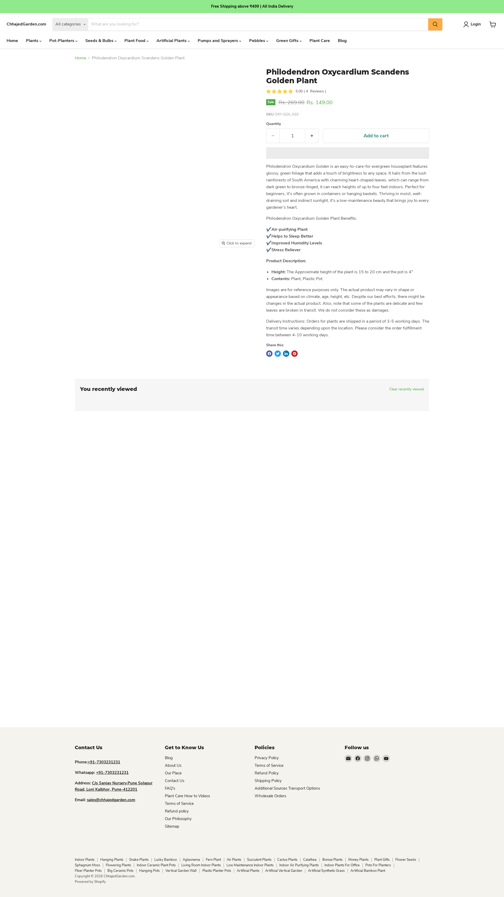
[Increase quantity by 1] (312, 136)
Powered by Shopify (90, 881)
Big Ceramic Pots (120, 870)
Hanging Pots (149, 870)
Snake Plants (139, 859)
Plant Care (319, 41)
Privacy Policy (267, 757)
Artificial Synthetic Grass (326, 870)
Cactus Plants (287, 859)
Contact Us (174, 780)
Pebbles (257, 41)
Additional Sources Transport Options (287, 788)
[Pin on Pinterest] (294, 353)
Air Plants (234, 859)
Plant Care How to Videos (187, 796)
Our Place (173, 773)
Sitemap (172, 826)
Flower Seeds (405, 859)
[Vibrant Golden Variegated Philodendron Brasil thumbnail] (100, 265)
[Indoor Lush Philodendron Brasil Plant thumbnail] (117, 265)
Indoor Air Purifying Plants (299, 865)
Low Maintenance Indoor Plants (250, 865)
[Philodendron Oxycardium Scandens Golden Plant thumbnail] (193, 265)
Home (12, 41)
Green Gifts (288, 41)
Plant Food (135, 41)
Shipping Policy (268, 780)
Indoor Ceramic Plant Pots (156, 865)
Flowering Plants (118, 865)
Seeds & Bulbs (99, 41)
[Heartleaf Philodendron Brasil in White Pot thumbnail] (82, 265)
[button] (347, 153)
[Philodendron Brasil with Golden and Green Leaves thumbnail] (153, 265)
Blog (342, 41)
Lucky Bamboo (165, 859)
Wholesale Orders (270, 796)
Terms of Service (179, 803)
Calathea (310, 859)
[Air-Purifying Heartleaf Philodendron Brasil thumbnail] (135, 265)
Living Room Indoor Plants (201, 865)
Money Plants (358, 859)
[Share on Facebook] (269, 353)
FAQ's (170, 788)
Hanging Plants (111, 859)
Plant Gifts (382, 859)
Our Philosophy (178, 818)
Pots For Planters (378, 865)
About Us (173, 765)
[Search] (435, 24)
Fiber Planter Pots (88, 870)
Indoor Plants (84, 859)
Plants (32, 41)
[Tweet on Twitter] (278, 353)
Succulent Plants (259, 859)
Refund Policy (267, 773)
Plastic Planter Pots (216, 870)
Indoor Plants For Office (342, 865)
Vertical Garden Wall (181, 870)
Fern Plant (213, 859)
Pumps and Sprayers (218, 41)
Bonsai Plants (332, 859)
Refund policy (177, 811)
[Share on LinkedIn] (286, 353)
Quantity (273, 124)
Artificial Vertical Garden (283, 870)
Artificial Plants (172, 41)
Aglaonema (191, 859)
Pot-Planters (62, 41)
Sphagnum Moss (87, 865)
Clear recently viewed (406, 389)
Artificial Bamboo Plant (367, 870)
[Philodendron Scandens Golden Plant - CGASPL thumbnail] (170, 265)
